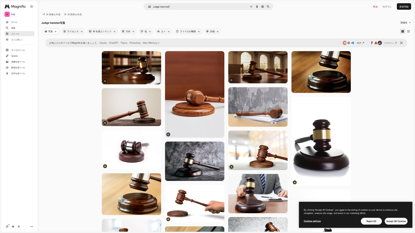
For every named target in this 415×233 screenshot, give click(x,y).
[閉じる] (401, 43)
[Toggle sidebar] (31, 6)
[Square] (408, 31)
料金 (375, 6)
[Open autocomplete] (148, 6)
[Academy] (13, 226)
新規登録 (404, 6)
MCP (359, 42)
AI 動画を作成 (75, 14)
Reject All (371, 221)
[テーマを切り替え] (18, 226)
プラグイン (389, 42)
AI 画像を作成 (53, 14)
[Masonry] (402, 31)
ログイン (387, 6)
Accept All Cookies (396, 221)
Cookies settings (312, 220)
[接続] (7, 226)
